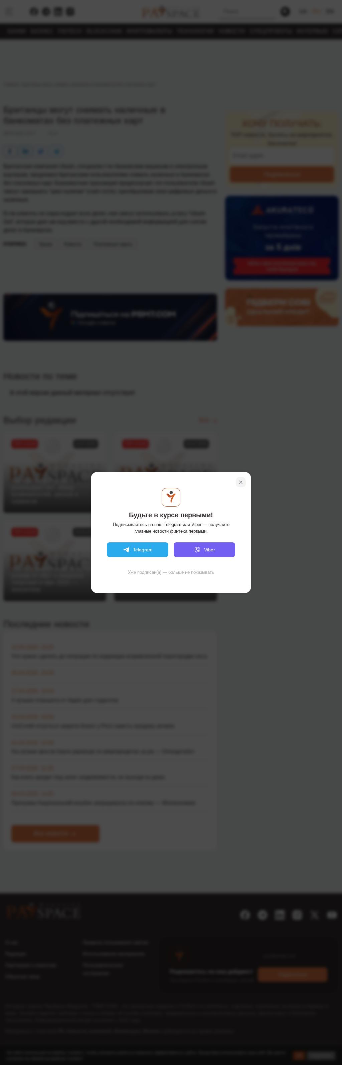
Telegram (143, 549)
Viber (209, 549)
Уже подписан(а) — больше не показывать (171, 572)
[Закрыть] (241, 482)
